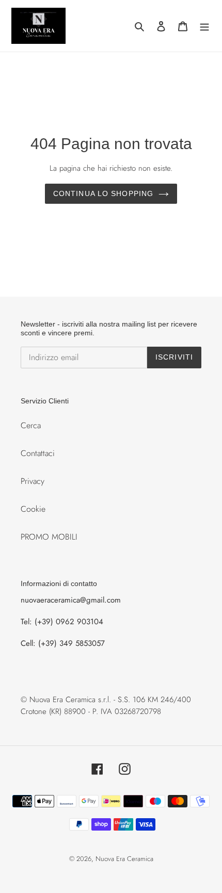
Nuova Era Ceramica (124, 859)
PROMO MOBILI (49, 537)
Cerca (31, 425)
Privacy (32, 481)
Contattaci (38, 453)
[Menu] (204, 25)
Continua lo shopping (103, 193)
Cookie (33, 509)
